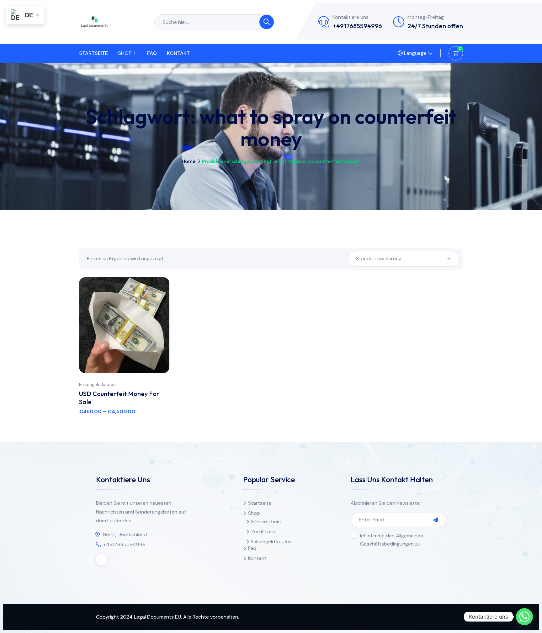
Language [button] (414, 53)
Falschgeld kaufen (97, 384)
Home (188, 161)
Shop (124, 53)
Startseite (93, 53)
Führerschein (266, 521)
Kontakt (178, 53)
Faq (152, 53)
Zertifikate (263, 531)
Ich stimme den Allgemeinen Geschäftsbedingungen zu (391, 539)
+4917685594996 (357, 26)
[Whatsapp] (524, 616)
